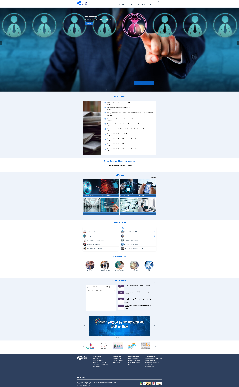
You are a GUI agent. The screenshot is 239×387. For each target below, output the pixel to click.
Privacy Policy (99, 382)
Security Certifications (150, 360)
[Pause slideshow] (106, 90)
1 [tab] (116, 337)
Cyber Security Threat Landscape (100, 364)
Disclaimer (105, 382)
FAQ (129, 364)
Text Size (154, 2)
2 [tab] (118, 337)
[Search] (161, 4)
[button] (158, 2)
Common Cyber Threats (134, 360)
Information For (116, 362)
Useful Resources (154, 4)
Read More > (153, 98)
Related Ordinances (149, 366)
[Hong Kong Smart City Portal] (133, 345)
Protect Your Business (118, 360)
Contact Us (92, 382)
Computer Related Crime (134, 362)
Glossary (147, 373)
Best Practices (132, 4)
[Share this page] (161, 2)
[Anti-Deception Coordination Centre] (147, 345)
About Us (86, 382)
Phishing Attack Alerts (98, 360)
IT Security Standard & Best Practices (153, 358)
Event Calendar (96, 366)
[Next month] (115, 287)
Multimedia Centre (149, 368)
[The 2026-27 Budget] (119, 345)
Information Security (133, 358)
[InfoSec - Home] (82, 5)
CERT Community (149, 364)
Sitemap (81, 382)
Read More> (154, 282)
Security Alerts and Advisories (99, 362)
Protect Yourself (117, 358)
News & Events (123, 4)
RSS (77, 382)
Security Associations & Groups (152, 362)
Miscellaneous (148, 370)
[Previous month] (87, 287)
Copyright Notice (112, 382)
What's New (95, 358)
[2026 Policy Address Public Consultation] (105, 345)
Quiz (146, 372)
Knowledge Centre (143, 4)
